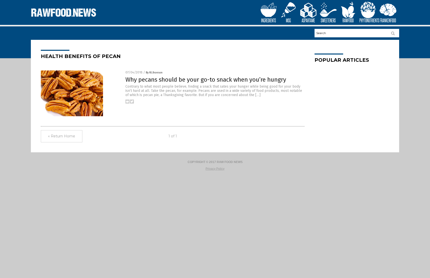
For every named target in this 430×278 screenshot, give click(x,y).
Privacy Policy (215, 168)
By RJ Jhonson (154, 72)
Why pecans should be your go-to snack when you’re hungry (205, 79)
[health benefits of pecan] (64, 19)
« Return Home (61, 136)
